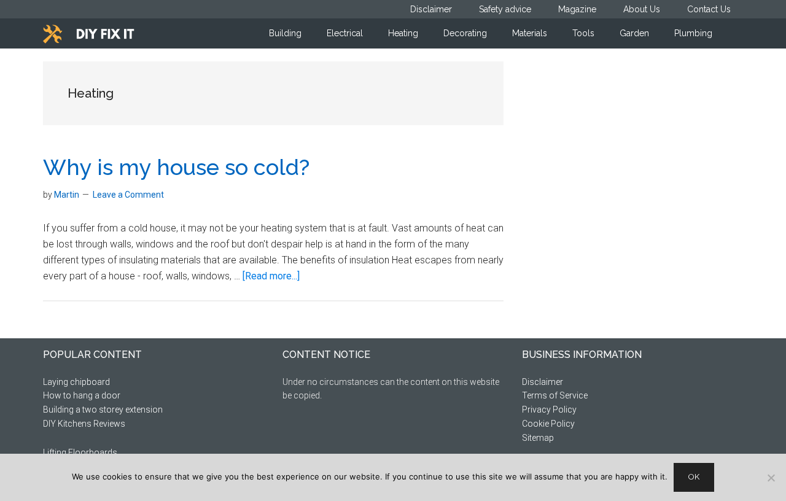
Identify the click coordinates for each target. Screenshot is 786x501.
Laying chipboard (76, 382)
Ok (693, 476)
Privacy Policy (549, 409)
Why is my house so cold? (176, 167)
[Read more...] (271, 276)
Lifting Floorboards (80, 452)
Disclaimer (542, 382)
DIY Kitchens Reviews (84, 424)
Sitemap (538, 438)
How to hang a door (81, 395)
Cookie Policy (548, 424)
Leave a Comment (128, 195)
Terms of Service (555, 395)
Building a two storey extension (103, 409)
